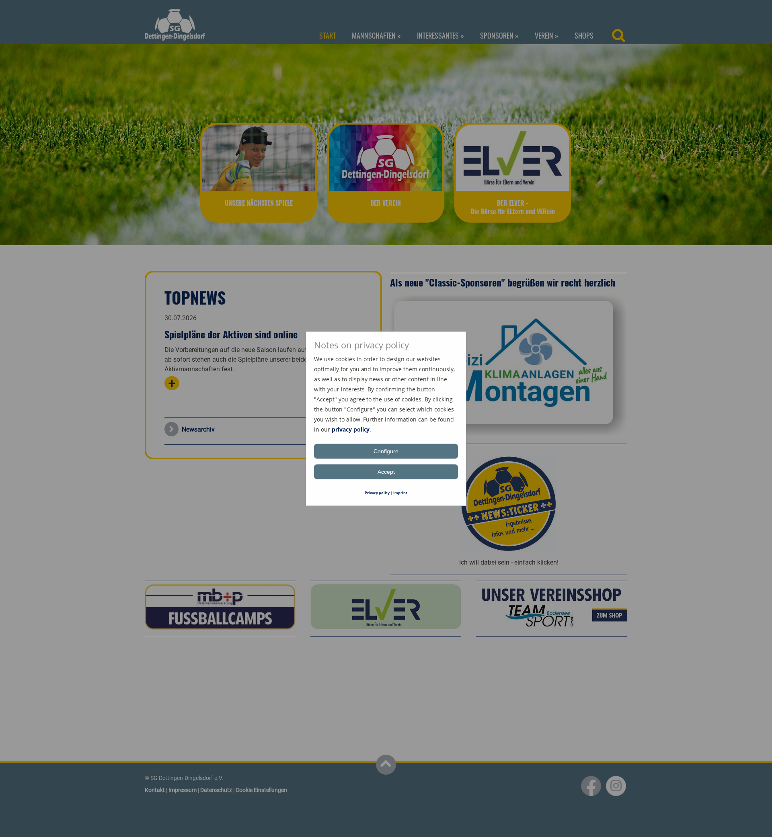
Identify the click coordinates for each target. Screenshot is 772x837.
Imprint (400, 492)
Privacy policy (377, 492)
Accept (386, 471)
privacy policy (351, 429)
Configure (386, 451)
